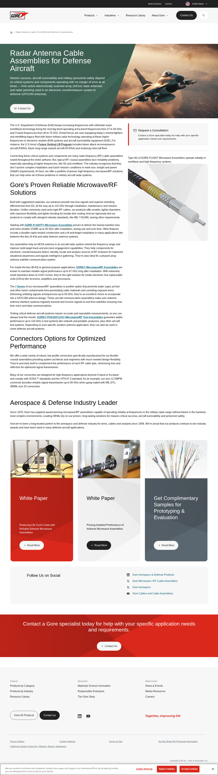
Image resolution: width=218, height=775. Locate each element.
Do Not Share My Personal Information (178, 741)
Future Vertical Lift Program (55, 144)
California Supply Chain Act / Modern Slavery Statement (38, 746)
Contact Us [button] (186, 15)
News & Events (154, 4)
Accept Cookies (189, 768)
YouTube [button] (88, 716)
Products (89, 15)
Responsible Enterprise (91, 691)
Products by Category (22, 685)
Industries (110, 15)
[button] (203, 15)
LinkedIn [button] (80, 716)
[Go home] (11, 32)
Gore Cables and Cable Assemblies (152, 593)
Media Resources (155, 691)
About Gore (158, 15)
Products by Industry (21, 691)
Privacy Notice (17, 741)
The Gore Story (86, 696)
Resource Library (135, 15)
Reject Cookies (167, 768)
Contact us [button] (50, 715)
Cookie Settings (67, 741)
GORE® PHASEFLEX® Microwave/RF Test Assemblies (70, 317)
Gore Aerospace (141, 587)
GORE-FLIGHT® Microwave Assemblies (48, 225)
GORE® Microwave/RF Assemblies (97, 267)
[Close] (212, 768)
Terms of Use (115, 741)
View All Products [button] (24, 715)
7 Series (20, 286)
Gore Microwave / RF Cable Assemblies (155, 581)
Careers (168, 4)
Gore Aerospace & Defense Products (153, 574)
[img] (168, 202)
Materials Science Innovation (94, 685)
